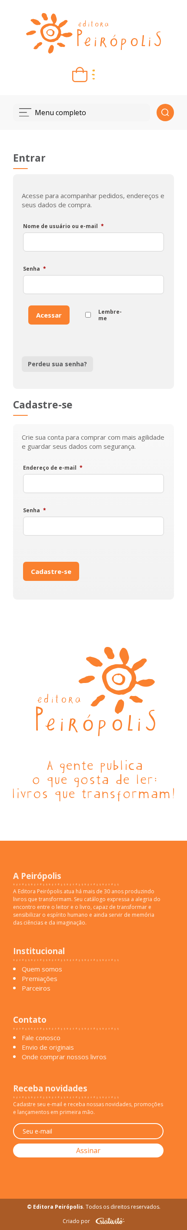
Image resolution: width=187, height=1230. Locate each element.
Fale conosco (41, 1037)
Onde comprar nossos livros (64, 1057)
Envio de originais (48, 1047)
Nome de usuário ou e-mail (63, 226)
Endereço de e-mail (53, 467)
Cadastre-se (51, 571)
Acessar (49, 315)
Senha (34, 268)
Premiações (39, 978)
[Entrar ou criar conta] (107, 74)
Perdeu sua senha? (57, 364)
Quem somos (42, 969)
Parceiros (36, 988)
